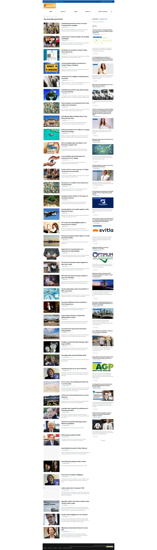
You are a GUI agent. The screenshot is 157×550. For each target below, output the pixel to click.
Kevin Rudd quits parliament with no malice (73, 461)
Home (45, 16)
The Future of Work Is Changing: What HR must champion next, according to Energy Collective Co (102, 31)
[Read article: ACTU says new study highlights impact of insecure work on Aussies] (51, 227)
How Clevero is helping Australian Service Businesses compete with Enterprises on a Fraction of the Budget (102, 303)
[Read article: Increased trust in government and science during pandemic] (51, 333)
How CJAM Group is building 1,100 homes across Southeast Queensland (102, 331)
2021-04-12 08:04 (71, 292)
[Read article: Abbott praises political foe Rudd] (51, 440)
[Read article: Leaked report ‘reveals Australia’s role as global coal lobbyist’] (51, 41)
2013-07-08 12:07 (71, 505)
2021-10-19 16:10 (71, 53)
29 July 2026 (104, 87)
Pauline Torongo (96, 34)
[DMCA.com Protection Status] (109, 546)
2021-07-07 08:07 (71, 173)
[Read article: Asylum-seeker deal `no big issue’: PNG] (51, 493)
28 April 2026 (103, 277)
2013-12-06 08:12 (72, 357)
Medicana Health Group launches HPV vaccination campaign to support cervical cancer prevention (102, 275)
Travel (75, 11)
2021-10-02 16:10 (71, 80)
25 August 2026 (103, 61)
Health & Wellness (97, 280)
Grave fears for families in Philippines (72, 475)
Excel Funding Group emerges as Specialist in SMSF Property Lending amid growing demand (102, 193)
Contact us (61, 1)
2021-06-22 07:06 (71, 186)
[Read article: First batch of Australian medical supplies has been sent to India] (51, 267)
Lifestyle (63, 11)
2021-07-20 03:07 (71, 120)
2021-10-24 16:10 (71, 27)
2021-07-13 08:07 (71, 133)
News (50, 11)
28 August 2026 (103, 34)
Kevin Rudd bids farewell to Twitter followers (74, 448)
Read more (96, 53)
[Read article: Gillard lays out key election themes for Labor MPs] (51, 532)
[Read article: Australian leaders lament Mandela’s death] (51, 360)
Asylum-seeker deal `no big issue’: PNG (72, 488)
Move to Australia (102, 11)
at (93, 145)
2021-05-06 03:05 (71, 266)
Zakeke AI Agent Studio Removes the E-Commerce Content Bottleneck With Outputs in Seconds (102, 414)
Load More (103, 440)
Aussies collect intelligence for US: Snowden (74, 514)
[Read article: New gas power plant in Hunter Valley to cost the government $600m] (51, 240)
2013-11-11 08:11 (72, 476)
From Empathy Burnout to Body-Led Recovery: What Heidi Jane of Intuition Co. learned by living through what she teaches (102, 59)
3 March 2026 (104, 417)
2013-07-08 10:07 (71, 516)
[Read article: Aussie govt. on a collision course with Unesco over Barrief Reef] (51, 187)
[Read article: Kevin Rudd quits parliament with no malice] (51, 466)
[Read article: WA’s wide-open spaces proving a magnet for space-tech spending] (51, 280)
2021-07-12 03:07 (71, 146)
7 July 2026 (103, 116)
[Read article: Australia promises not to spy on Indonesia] (51, 373)
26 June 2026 (103, 195)
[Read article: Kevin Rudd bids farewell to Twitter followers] (51, 453)
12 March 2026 (104, 388)
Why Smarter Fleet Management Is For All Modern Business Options (102, 85)
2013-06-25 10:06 (72, 531)
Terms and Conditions (55, 1)
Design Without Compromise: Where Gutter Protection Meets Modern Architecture (102, 357)
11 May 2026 (103, 223)
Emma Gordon (64, 239)
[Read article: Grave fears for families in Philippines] (51, 479)
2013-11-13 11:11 (72, 463)
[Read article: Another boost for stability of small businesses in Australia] (51, 81)
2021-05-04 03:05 (71, 279)
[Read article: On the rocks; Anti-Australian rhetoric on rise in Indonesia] (51, 400)
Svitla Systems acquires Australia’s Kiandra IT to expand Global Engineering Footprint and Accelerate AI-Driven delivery (102, 220)
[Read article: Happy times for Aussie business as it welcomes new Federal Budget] (51, 254)
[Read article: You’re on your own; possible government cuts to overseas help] (51, 386)
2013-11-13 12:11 (72, 450)
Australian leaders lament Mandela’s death (73, 355)
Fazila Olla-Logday (96, 87)
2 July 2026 (104, 142)
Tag (47, 16)
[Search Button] (111, 11)
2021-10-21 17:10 (71, 40)
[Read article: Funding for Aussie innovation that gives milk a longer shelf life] (51, 347)
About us (49, 1)
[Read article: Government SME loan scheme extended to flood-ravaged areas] (51, 307)
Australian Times (65, 357)
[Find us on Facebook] (111, 1)
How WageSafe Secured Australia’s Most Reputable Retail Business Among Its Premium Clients (102, 386)
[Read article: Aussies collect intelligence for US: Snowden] (51, 519)
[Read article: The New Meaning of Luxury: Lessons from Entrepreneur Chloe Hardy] (102, 175)
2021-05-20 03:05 (71, 239)
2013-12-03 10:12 (72, 385)
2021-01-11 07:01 (71, 332)
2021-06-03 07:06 (71, 226)
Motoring (95, 90)
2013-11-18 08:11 (72, 412)
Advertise (45, 1)
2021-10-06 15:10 (71, 67)
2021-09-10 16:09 (71, 93)
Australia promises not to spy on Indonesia (73, 368)
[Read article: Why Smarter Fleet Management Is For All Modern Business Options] (102, 94)
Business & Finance (97, 37)
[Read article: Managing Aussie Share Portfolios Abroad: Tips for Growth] (102, 149)
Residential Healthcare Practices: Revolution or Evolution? (100, 248)
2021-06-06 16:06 (71, 213)
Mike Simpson (64, 27)
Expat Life (88, 11)
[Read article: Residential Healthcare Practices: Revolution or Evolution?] (102, 257)
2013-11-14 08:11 (72, 425)
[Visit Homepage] (50, 6)
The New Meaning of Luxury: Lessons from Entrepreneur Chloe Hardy (102, 166)
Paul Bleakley (64, 505)
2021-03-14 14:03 (71, 319)
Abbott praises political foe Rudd (70, 435)
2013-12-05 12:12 (72, 370)
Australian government (53, 16)
